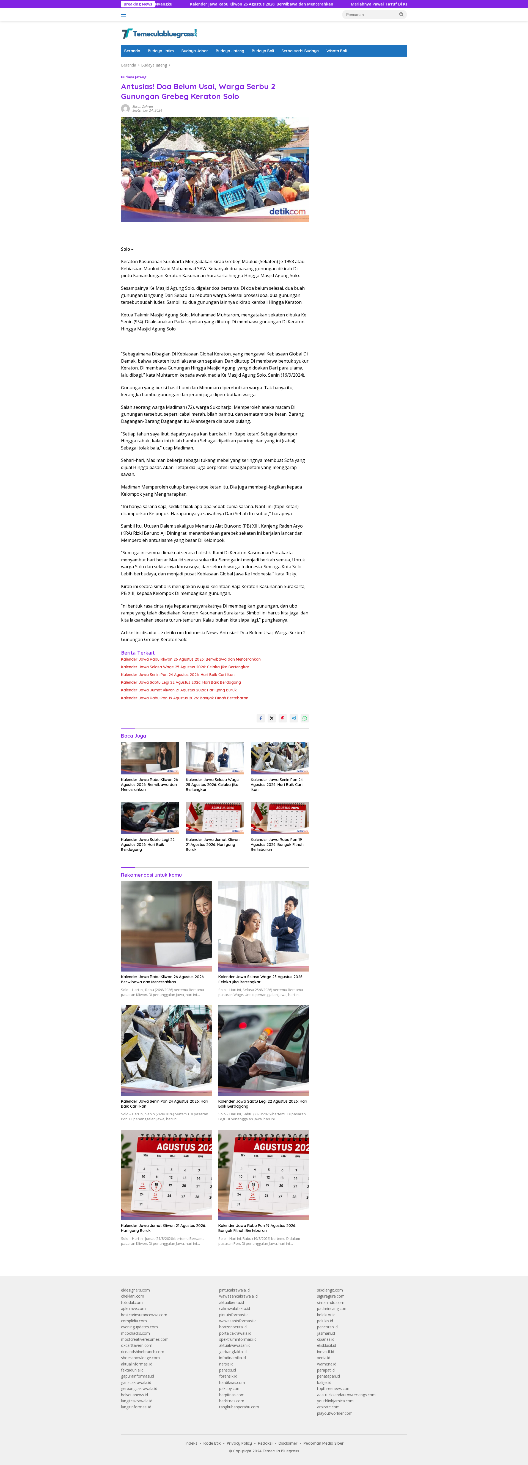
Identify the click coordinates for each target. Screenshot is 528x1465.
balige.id (324, 1382)
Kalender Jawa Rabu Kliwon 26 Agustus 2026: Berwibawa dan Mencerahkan (207, 4)
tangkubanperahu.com (239, 1406)
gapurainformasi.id (137, 1376)
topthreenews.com (334, 1388)
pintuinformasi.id (234, 1314)
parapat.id (326, 1370)
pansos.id (227, 1370)
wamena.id (326, 1364)
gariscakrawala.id (136, 1382)
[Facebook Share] (261, 718)
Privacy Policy (239, 1443)
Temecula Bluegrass (281, 1451)
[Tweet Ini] (272, 718)
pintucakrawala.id (234, 1290)
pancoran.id (327, 1326)
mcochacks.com (135, 1333)
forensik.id (228, 1376)
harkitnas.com (231, 1400)
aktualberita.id (231, 1302)
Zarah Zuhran (143, 106)
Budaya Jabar (195, 50)
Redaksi (265, 1443)
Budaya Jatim (161, 50)
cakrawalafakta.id (234, 1308)
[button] (401, 14)
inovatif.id (325, 1351)
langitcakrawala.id (136, 1400)
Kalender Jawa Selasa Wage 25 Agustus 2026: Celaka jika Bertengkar (185, 666)
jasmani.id (326, 1333)
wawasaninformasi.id (238, 1320)
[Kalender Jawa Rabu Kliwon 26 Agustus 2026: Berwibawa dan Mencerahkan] (150, 758)
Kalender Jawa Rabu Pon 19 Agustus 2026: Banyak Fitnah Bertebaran (184, 698)
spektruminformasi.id (238, 1339)
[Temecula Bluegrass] (159, 32)
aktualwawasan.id (235, 1345)
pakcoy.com (230, 1388)
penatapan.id (328, 1376)
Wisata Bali (336, 50)
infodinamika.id (232, 1357)
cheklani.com (132, 1296)
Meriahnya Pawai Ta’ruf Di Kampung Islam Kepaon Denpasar (355, 4)
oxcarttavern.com (136, 1345)
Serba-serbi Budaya (300, 50)
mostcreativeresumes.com (145, 1339)
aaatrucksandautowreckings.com (346, 1394)
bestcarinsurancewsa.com (144, 1314)
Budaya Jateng (230, 50)
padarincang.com (332, 1308)
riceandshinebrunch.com (142, 1351)
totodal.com (132, 1302)
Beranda (132, 50)
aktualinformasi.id (136, 1364)
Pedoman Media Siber (324, 1443)
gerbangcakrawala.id (139, 1388)
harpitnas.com (231, 1394)
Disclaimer (288, 1443)
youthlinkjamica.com (335, 1400)
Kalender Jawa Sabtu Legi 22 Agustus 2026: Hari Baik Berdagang (181, 682)
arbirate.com (328, 1406)
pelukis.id (325, 1320)
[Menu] (124, 14)
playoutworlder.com (335, 1413)
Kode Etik (212, 1443)
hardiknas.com (232, 1382)
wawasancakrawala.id (238, 1296)
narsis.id (226, 1364)
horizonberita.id (233, 1326)
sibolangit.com (330, 1290)
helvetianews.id (134, 1394)
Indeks (191, 1443)
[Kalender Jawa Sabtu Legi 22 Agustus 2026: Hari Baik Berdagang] (150, 818)
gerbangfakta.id (233, 1351)
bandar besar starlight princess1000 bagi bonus (359, 65)
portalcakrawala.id (235, 1333)
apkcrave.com (133, 1308)
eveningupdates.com (139, 1326)
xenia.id (323, 1357)
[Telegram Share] (294, 718)
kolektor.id (326, 1314)
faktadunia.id (132, 1370)
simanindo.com (330, 1302)
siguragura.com (331, 1296)
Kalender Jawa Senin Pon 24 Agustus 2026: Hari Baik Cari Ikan (178, 674)
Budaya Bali (263, 50)
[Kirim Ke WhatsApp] (305, 718)
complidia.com (134, 1320)
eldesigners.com (135, 1290)
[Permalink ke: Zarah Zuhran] (125, 108)
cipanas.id (325, 1339)
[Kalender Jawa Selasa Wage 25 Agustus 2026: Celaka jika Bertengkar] (215, 758)
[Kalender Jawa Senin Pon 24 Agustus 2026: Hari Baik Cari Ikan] (280, 758)
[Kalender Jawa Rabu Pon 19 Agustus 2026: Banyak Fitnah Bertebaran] (280, 818)
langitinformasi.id (136, 1406)
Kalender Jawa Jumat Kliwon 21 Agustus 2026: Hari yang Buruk (179, 690)
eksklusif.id (326, 1345)
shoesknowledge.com (140, 1357)
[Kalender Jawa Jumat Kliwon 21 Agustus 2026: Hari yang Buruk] (215, 818)
